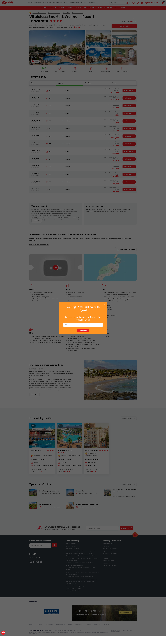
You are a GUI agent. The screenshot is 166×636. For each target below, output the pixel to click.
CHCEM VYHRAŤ (83, 330)
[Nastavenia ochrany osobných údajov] (3, 633)
